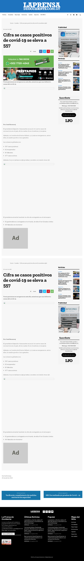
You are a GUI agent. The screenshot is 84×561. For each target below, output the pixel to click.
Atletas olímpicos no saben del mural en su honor (64, 81)
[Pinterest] (48, 51)
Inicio (11, 23)
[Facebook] (67, 14)
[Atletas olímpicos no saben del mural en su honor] (76, 80)
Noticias (60, 70)
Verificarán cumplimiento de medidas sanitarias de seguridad (21, 496)
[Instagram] (70, 14)
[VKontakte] (73, 14)
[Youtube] (76, 14)
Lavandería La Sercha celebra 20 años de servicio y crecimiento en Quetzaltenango (33, 521)
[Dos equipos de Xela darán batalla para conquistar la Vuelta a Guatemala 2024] (76, 65)
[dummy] (28, 238)
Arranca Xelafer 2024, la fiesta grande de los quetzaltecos (64, 88)
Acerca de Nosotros (8, 534)
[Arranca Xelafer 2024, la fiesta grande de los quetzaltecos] (76, 87)
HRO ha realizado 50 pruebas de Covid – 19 (63, 495)
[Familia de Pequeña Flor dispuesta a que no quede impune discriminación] (76, 73)
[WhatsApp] (52, 51)
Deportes (60, 78)
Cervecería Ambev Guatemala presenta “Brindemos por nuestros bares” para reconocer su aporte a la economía (34, 530)
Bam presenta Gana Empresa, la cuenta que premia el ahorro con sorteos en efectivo (33, 537)
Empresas (26, 524)
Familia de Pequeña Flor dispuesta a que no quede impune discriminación (65, 73)
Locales (17, 23)
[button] (80, 15)
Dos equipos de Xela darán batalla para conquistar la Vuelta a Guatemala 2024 (64, 66)
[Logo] (35, 512)
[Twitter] (44, 51)
